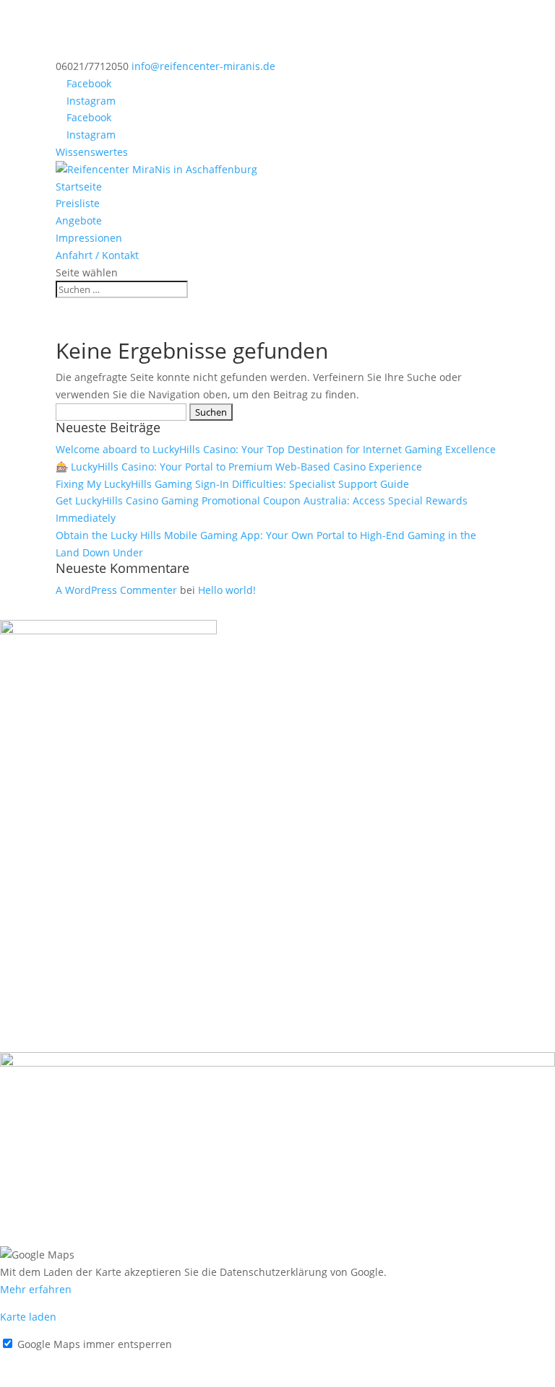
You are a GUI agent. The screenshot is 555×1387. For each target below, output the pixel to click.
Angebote (79, 220)
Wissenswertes (92, 152)
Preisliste (78, 203)
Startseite (79, 186)
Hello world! (227, 590)
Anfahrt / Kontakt (97, 255)
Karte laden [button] (28, 1316)
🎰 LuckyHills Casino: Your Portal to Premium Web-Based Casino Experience (239, 466)
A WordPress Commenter (116, 590)
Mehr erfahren (36, 1289)
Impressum (27, 1361)
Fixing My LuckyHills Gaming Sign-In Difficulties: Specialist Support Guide (232, 484)
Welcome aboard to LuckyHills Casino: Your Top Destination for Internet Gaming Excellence (276, 449)
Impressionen (89, 238)
